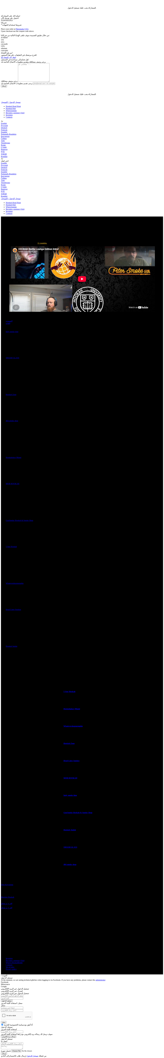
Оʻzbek (4, 147)
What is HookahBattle (14, 963)
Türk (3, 141)
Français (4, 130)
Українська (5, 143)
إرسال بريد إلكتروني (8, 1036)
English (4, 123)
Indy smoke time (12, 332)
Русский (4, 126)
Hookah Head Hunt (13, 106)
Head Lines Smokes (13, 610)
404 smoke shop (12, 421)
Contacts (9, 117)
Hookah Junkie (11, 646)
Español (4, 132)
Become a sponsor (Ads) (15, 113)
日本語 (4, 154)
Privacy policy (11, 969)
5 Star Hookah (11, 547)
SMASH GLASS (12, 358)
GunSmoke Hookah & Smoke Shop (19, 520)
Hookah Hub (11, 108)
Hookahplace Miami (13, 457)
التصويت (9, 321)
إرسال (4, 86)
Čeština (4, 139)
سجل (3, 1022)
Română (4, 157)
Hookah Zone (11, 395)
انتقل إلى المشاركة (8, 57)
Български (5, 136)
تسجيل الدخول (7, 1001)
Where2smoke (11, 111)
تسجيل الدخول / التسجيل (11, 102)
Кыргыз (4, 149)
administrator (100, 980)
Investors (9, 115)
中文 (3, 152)
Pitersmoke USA (22, 29)
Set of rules (10, 967)
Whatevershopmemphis (15, 583)
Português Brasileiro (8, 134)
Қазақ (3, 145)
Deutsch (4, 128)
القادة (8, 323)
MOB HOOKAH (12, 484)
